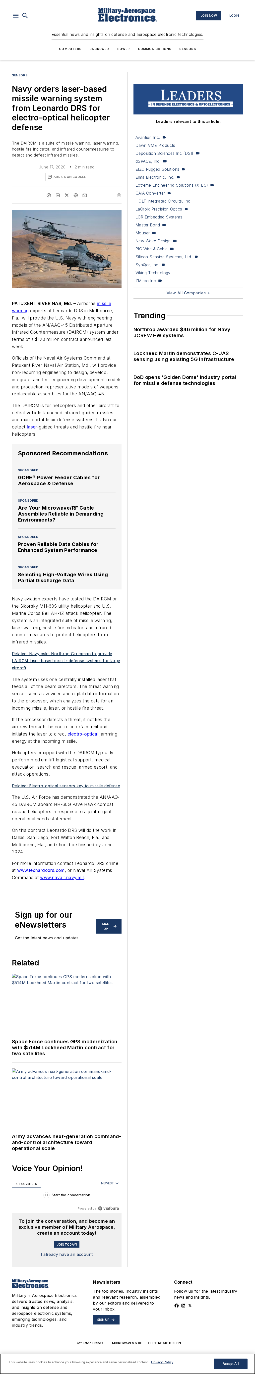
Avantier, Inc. (147, 137)
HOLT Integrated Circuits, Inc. (163, 201)
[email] (84, 195)
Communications (155, 49)
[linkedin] (57, 195)
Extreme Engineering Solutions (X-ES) (171, 185)
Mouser (142, 232)
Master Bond (147, 224)
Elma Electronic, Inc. (154, 177)
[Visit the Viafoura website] (108, 1208)
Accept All (231, 1364)
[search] (25, 15)
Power (123, 49)
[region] (67, 1196)
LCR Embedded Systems (158, 216)
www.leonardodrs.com (41, 870)
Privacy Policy (162, 1362)
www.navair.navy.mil (62, 877)
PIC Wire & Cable (151, 248)
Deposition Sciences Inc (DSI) (164, 153)
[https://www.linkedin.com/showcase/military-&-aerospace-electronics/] (183, 1305)
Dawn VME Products (155, 145)
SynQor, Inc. (147, 264)
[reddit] (75, 195)
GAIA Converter (150, 193)
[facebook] (48, 195)
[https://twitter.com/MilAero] (190, 1305)
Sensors (187, 49)
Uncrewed (99, 49)
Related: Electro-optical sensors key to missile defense (66, 785)
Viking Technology (153, 272)
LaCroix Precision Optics (158, 209)
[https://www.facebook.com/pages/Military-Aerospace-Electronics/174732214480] (176, 1305)
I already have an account (67, 1254)
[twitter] (66, 195)
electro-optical (82, 734)
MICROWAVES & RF (127, 1343)
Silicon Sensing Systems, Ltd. (163, 256)
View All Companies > (188, 292)
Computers (70, 49)
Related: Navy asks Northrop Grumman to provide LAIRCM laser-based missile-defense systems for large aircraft (66, 661)
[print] (119, 195)
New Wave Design (153, 240)
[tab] (26, 1184)
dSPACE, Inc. (148, 161)
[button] (15, 15)
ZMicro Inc (145, 280)
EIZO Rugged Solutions (157, 169)
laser (32, 426)
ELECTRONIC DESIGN (164, 1343)
